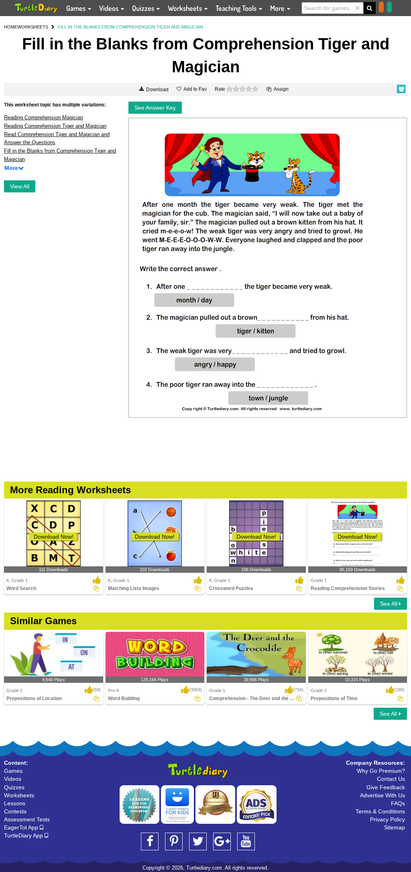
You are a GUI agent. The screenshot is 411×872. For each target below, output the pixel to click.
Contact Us (391, 779)
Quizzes (144, 8)
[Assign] (96, 588)
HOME (10, 27)
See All (389, 603)
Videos (109, 8)
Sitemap (394, 827)
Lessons (14, 803)
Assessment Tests (27, 819)
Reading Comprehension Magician (43, 117)
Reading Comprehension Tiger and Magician (55, 126)
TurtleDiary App (24, 835)
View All (19, 186)
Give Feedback (385, 787)
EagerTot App (22, 827)
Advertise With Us (382, 795)
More (278, 8)
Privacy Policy (387, 819)
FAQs (398, 803)
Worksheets (185, 8)
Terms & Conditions (380, 811)
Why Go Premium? (381, 771)
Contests (15, 811)
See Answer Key (155, 107)
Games (76, 8)
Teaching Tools (237, 8)
